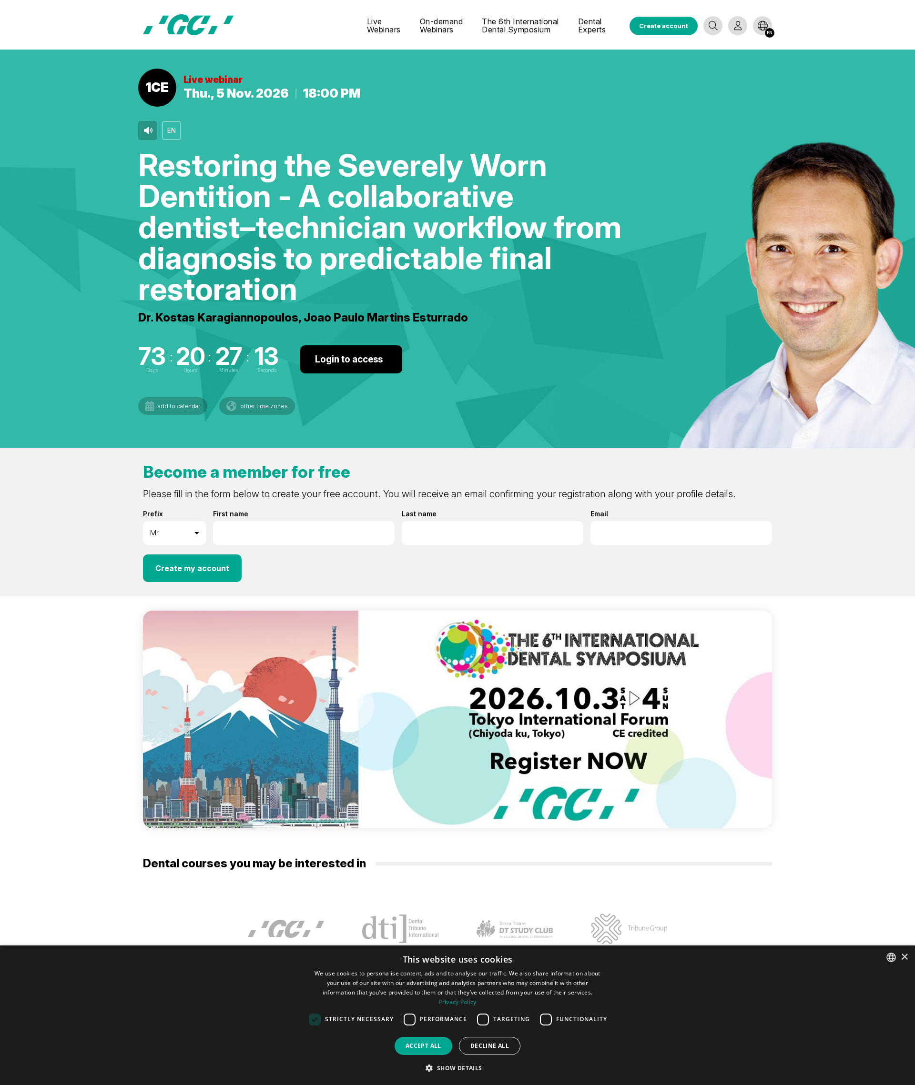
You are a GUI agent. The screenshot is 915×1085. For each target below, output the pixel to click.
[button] (457, 1068)
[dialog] (457, 1015)
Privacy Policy (457, 1002)
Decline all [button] (489, 1046)
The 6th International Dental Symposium (520, 26)
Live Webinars (384, 26)
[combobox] (891, 957)
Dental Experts (592, 26)
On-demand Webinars (441, 26)
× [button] (904, 957)
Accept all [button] (423, 1046)
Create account (663, 26)
